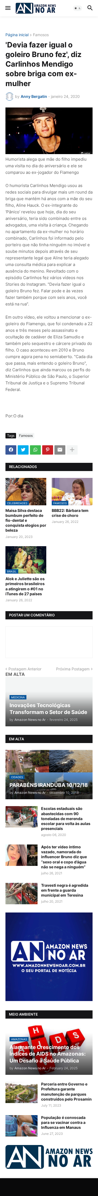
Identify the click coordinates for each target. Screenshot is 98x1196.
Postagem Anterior (24, 669)
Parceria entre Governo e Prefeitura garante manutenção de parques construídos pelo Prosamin (66, 1091)
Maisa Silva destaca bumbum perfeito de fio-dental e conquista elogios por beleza (25, 520)
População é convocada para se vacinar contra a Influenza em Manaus (63, 1122)
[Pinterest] (47, 450)
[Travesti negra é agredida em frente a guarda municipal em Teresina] (21, 893)
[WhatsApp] (35, 450)
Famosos (41, 35)
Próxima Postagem (73, 669)
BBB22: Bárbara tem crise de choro (70, 513)
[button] (7, 8)
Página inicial (17, 35)
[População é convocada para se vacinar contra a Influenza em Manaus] (21, 1126)
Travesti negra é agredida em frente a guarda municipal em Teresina (64, 890)
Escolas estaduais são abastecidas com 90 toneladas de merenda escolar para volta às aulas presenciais (65, 818)
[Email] (59, 450)
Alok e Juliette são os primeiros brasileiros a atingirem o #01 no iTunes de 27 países (25, 586)
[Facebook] (10, 450)
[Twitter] (23, 450)
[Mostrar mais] (72, 450)
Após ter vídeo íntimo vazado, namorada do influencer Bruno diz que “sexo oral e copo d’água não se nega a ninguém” (64, 856)
